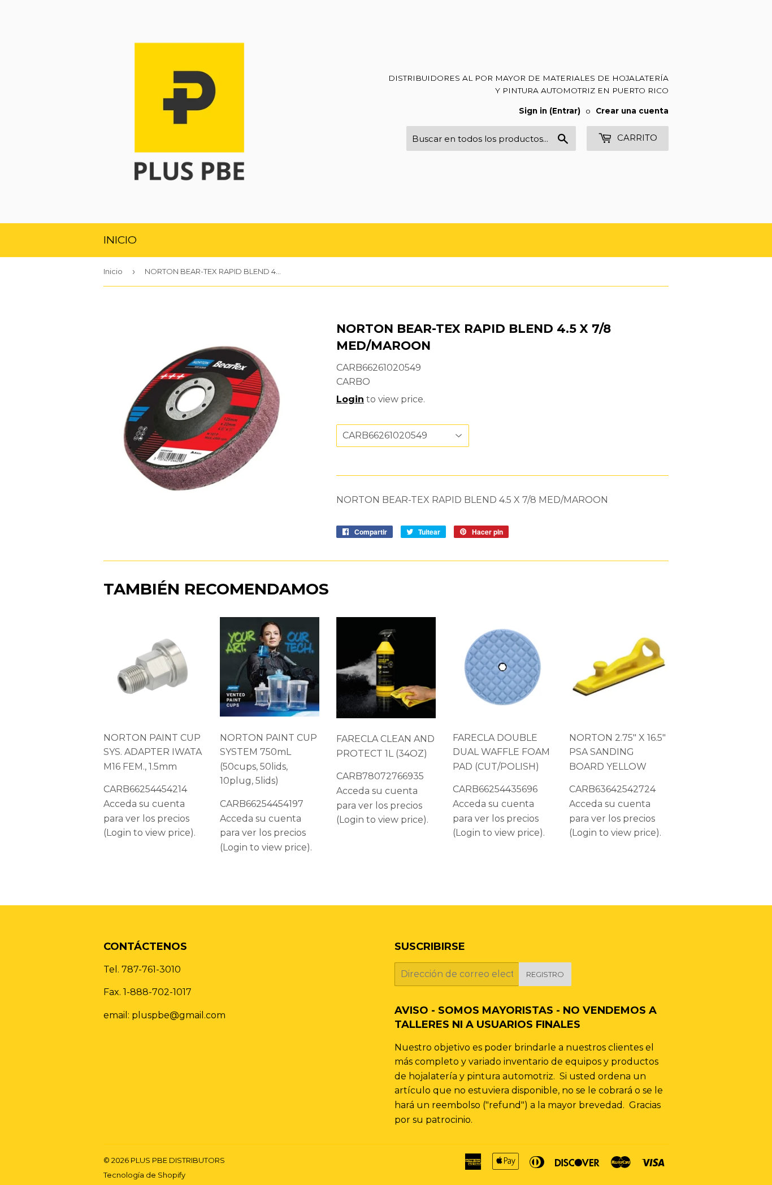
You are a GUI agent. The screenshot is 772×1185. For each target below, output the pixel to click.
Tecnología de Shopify (144, 1174)
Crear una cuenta (632, 110)
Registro (545, 974)
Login (350, 399)
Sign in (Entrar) (549, 110)
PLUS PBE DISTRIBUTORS (178, 1160)
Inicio (120, 239)
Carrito (636, 137)
